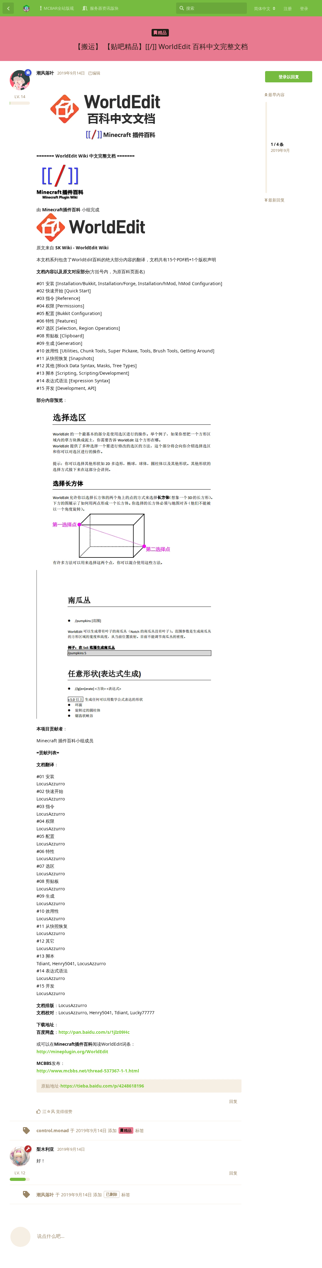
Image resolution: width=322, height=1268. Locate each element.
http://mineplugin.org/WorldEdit (72, 1052)
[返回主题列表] (8, 8)
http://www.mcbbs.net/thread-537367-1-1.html (87, 1071)
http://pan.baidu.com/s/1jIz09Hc (94, 1032)
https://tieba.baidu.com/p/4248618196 (102, 1086)
